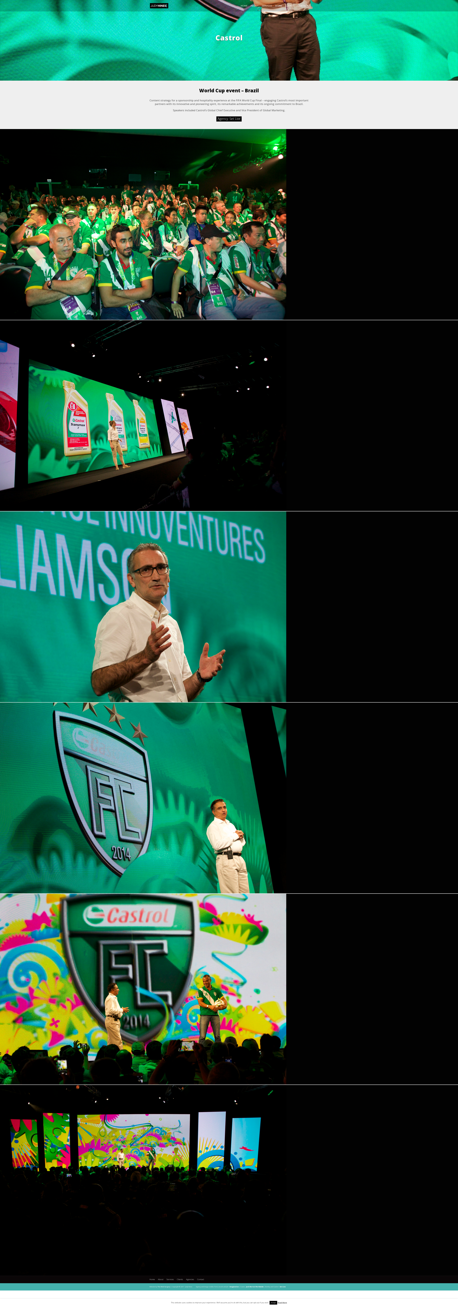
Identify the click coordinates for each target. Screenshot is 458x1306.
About (255, 6)
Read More (282, 1302)
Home (244, 6)
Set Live (283, 1287)
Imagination (234, 1287)
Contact (303, 6)
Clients (289, 6)
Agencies (190, 1279)
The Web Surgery (163, 1287)
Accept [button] (273, 1303)
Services (267, 6)
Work (278, 6)
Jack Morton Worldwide (255, 1287)
